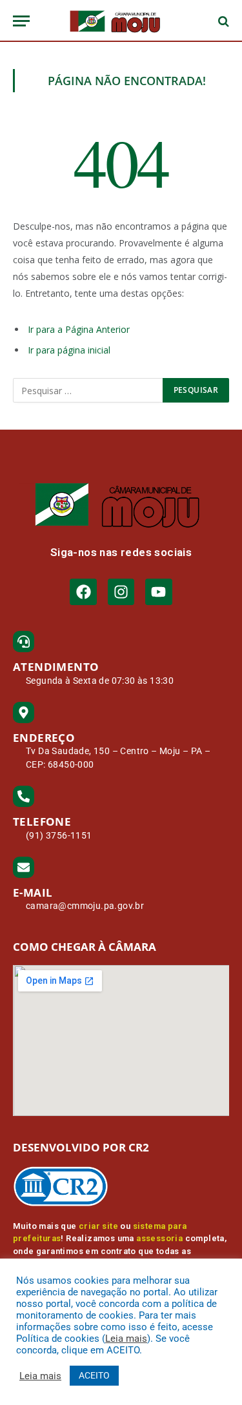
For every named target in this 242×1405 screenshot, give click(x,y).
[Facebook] (83, 592)
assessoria (159, 1238)
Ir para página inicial (69, 350)
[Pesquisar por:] (88, 390)
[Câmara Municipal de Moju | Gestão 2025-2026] (120, 21)
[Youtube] (158, 592)
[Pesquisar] (222, 20)
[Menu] (21, 20)
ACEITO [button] (94, 1375)
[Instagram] (121, 592)
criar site (98, 1226)
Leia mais (126, 1338)
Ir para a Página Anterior (79, 329)
